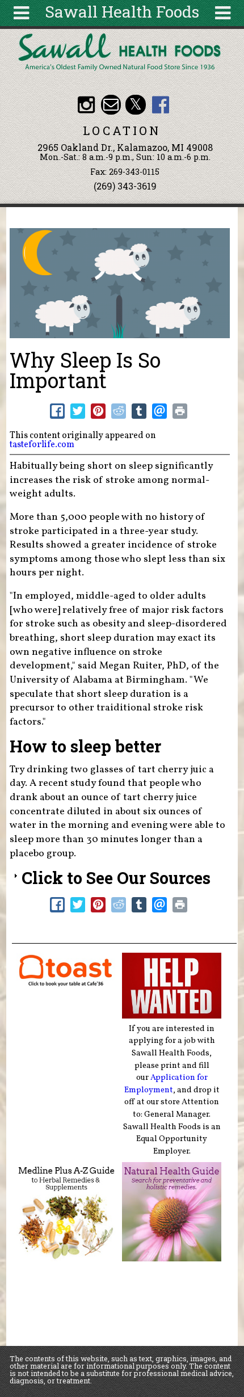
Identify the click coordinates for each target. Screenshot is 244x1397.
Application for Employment (166, 1084)
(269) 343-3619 (125, 186)
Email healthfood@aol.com (111, 105)
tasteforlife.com (42, 445)
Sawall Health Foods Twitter (135, 105)
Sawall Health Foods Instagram (86, 105)
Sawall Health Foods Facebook (160, 105)
